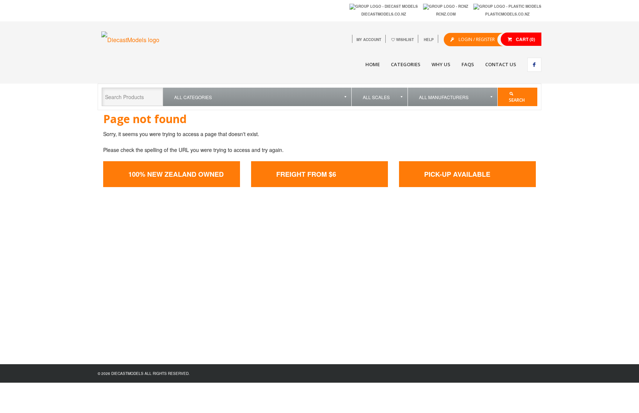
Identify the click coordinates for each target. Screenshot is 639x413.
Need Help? (417, 261)
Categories (405, 64)
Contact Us (500, 64)
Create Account (346, 253)
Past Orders (343, 268)
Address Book (345, 276)
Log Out (339, 284)
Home (372, 64)
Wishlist (405, 39)
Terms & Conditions (424, 268)
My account (368, 39)
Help (429, 39)
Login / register (476, 39)
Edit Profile (342, 261)
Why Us (441, 64)
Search (517, 100)
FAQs (468, 64)
